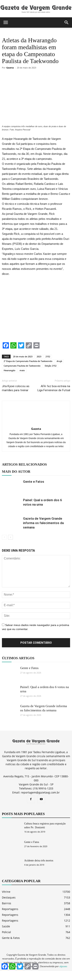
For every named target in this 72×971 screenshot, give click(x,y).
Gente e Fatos (33, 481)
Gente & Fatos (11, 938)
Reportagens (10, 909)
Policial (6, 932)
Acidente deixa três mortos (38, 860)
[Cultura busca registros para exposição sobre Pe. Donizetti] (11, 828)
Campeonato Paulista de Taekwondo (22, 365)
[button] (66, 22)
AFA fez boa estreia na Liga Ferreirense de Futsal (53, 388)
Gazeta (10, 67)
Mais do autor (16, 471)
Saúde (6, 926)
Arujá (59, 361)
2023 (39, 356)
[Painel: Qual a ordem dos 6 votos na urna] (11, 504)
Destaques (9, 897)
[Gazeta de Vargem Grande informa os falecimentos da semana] (11, 523)
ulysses (63, 966)
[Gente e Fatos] (11, 486)
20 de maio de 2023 (22, 356)
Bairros (6, 903)
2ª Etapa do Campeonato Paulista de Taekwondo (28, 361)
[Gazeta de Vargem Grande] (36, 9)
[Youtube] (41, 799)
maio (22, 370)
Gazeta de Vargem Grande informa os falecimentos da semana (43, 523)
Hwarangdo (9, 370)
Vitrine (6, 891)
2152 (48, 356)
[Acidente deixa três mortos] (11, 865)
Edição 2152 (50, 365)
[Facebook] (31, 799)
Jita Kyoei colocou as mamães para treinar (15, 388)
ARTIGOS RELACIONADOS (24, 464)
